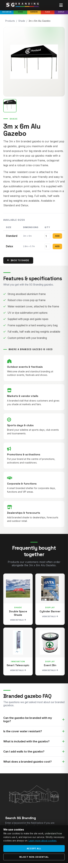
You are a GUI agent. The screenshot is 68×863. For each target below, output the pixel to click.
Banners (34, 12)
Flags (47, 12)
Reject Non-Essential (34, 857)
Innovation (6, 12)
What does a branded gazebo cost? (27, 761)
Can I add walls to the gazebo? (23, 751)
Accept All (34, 848)
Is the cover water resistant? (22, 731)
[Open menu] (61, 5)
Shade (20, 12)
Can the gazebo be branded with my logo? (27, 719)
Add (57, 236)
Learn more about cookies (42, 840)
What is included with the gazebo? (26, 741)
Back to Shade (20, 260)
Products (10, 21)
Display (61, 12)
